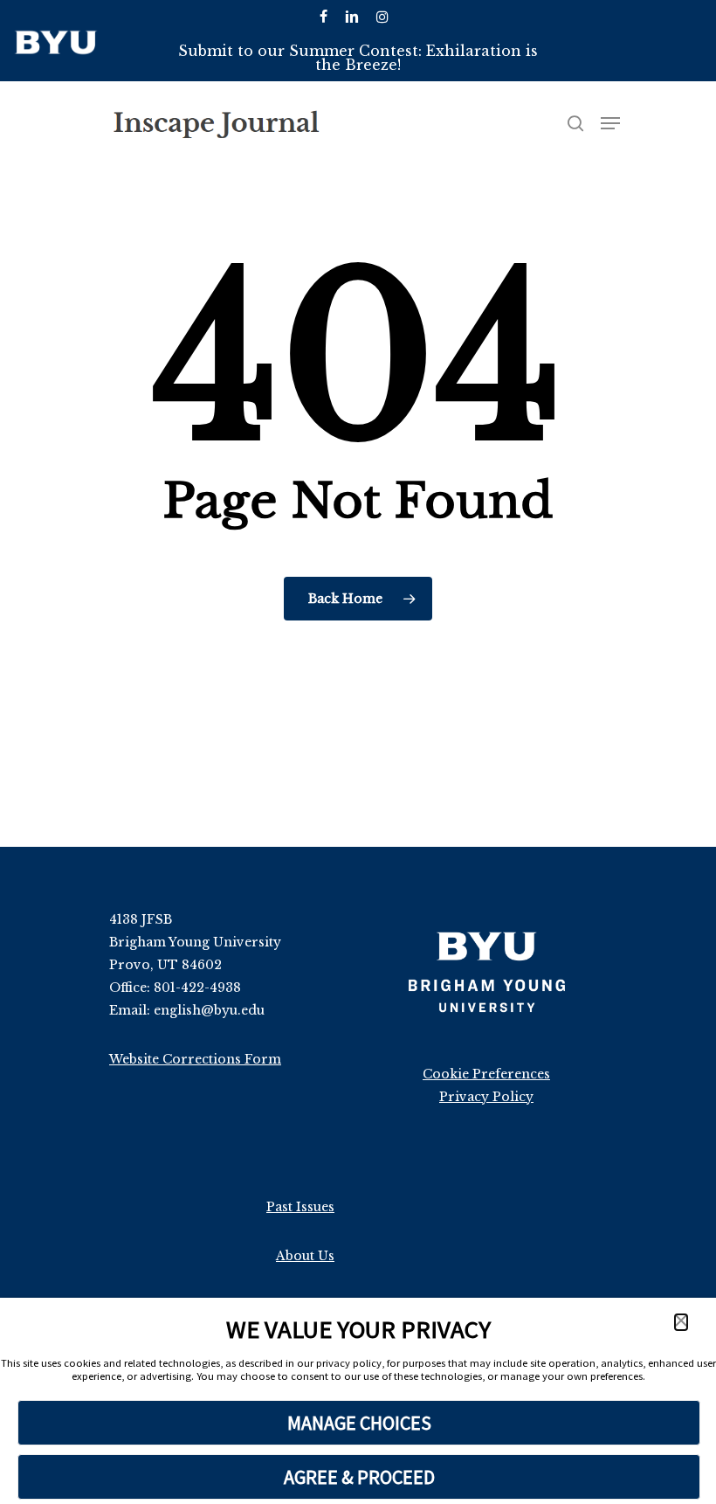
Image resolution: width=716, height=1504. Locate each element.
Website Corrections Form (195, 1059)
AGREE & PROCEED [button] (359, 1477)
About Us (305, 1256)
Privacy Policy (486, 1097)
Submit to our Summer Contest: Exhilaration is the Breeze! (358, 57)
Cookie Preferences (486, 1074)
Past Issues (300, 1207)
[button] (681, 1322)
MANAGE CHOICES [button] (359, 1422)
